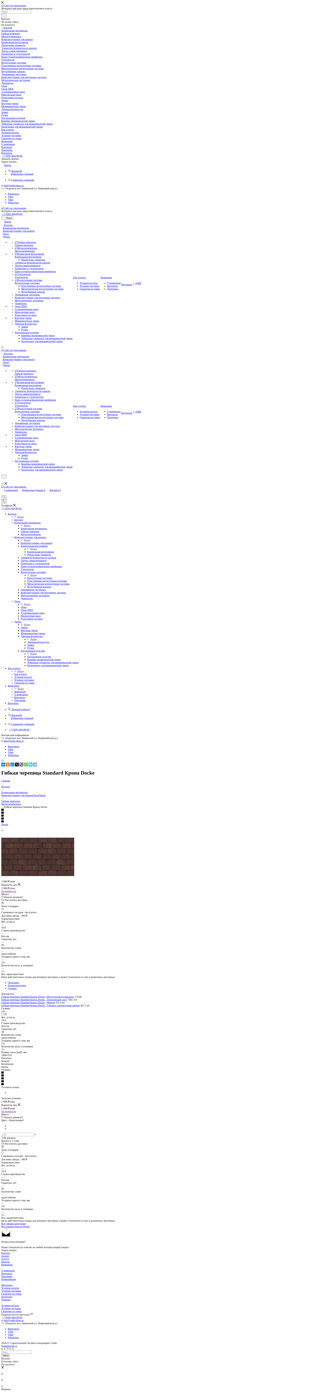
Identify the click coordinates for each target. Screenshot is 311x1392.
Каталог (18, 519)
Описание (13, 982)
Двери (24, 627)
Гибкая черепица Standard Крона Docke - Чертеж (28, 1002)
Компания (19, 691)
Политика (6, 1296)
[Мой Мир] (12, 764)
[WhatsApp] (26, 764)
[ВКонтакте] (3, 764)
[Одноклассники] (8, 764)
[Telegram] (35, 764)
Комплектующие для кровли (36, 543)
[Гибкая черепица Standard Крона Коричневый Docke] (37, 875)
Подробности (8, 891)
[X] (17, 764)
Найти (5, 1355)
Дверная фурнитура (38, 642)
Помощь (6, 1299)
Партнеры (6, 1276)
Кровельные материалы (34, 528)
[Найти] (4, 15)
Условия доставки (11, 1291)
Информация (8, 1279)
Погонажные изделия (39, 656)
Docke (4, 824)
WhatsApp (13, 202)
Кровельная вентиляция (40, 551)
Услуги (5, 1259)
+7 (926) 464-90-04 (12, 156)
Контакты (6, 1273)
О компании (8, 1270)
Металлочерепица (11, 804)
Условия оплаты (10, 1288)
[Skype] (30, 764)
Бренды (5, 1261)
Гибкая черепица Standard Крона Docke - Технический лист (34, 999)
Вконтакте (13, 194)
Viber (10, 196)
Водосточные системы (39, 578)
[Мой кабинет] (2, 480)
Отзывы (12, 988)
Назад (20, 517)
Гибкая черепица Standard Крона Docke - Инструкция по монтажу (37, 996)
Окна (24, 607)
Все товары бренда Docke (15, 1226)
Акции (5, 1256)
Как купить (20, 674)
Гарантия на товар (11, 1293)
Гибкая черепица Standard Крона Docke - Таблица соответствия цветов (40, 1005)
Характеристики (17, 985)
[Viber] (21, 764)
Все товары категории (13, 1223)
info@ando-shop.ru (14, 185)
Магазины (7, 1285)
